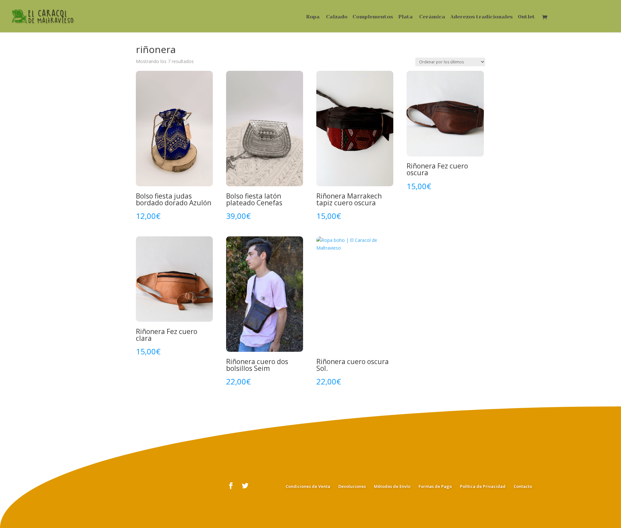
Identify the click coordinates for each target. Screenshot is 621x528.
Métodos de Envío (392, 486)
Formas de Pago (435, 486)
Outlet (526, 17)
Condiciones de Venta (308, 486)
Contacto (523, 486)
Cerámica (432, 17)
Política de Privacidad (483, 486)
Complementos (373, 17)
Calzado (336, 17)
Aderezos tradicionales (481, 17)
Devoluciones (352, 486)
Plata (405, 17)
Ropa (313, 17)
